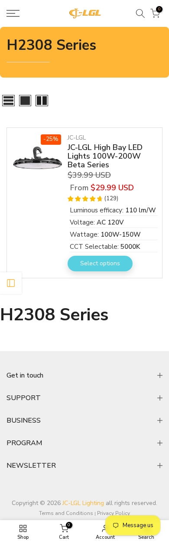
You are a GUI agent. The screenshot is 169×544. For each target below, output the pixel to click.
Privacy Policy (113, 513)
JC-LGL (77, 138)
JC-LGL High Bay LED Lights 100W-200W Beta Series (105, 156)
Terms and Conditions (66, 513)
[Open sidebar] (11, 283)
